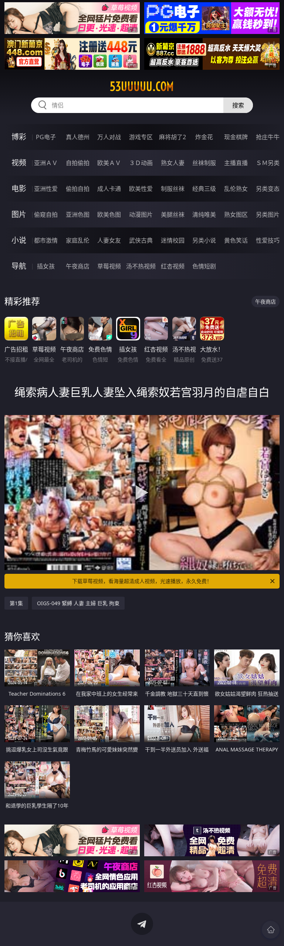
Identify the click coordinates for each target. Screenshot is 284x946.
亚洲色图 (77, 214)
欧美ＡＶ (109, 163)
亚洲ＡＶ (46, 163)
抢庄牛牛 (268, 137)
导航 (18, 266)
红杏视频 (173, 266)
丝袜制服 (204, 163)
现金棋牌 (236, 137)
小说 (18, 240)
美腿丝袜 (173, 214)
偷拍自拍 (77, 189)
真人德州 (77, 137)
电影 (18, 188)
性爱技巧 (268, 240)
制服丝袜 (173, 189)
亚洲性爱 (46, 189)
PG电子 (46, 137)
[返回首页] (271, 930)
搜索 (238, 105)
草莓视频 (109, 266)
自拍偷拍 (77, 163)
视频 (18, 163)
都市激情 (46, 240)
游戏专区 (141, 137)
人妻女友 (109, 240)
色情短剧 (204, 266)
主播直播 (236, 163)
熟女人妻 (173, 163)
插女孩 (46, 266)
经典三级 (204, 189)
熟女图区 (236, 214)
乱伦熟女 (236, 189)
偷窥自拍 (46, 214)
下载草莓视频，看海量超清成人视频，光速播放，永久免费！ (142, 581)
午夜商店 (77, 266)
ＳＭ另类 (268, 163)
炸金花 (204, 137)
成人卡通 (109, 189)
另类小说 (204, 240)
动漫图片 (141, 214)
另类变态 (268, 189)
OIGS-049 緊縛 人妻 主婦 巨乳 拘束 (78, 603)
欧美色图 (109, 214)
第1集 (16, 603)
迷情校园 (173, 240)
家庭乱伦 (77, 240)
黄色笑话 (236, 240)
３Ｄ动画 (141, 163)
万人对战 (109, 137)
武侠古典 (141, 240)
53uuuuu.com (142, 86)
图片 (18, 214)
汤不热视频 (141, 266)
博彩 (18, 137)
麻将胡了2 (172, 137)
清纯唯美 (204, 214)
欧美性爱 (141, 189)
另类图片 (268, 214)
